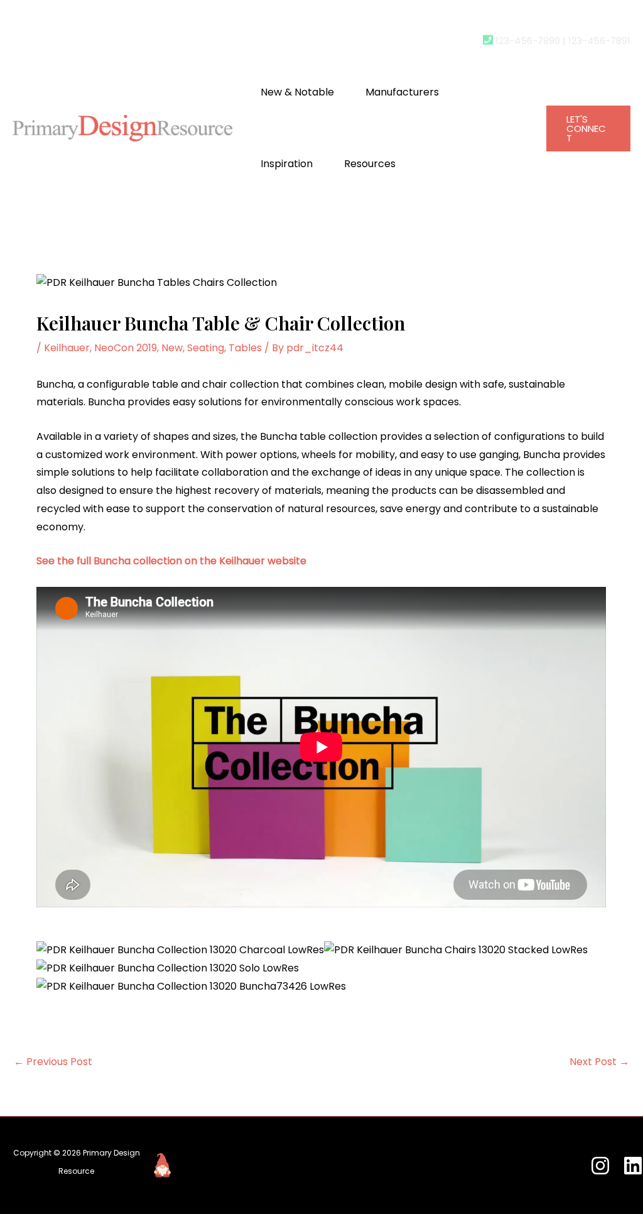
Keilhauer (67, 348)
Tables (245, 348)
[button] (588, 128)
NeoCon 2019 (125, 348)
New (172, 348)
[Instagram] (600, 1166)
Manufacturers (402, 92)
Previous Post (53, 1061)
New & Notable (297, 92)
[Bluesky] (633, 1166)
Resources (370, 163)
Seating (205, 348)
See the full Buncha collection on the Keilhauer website (171, 561)
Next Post (599, 1061)
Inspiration (287, 163)
